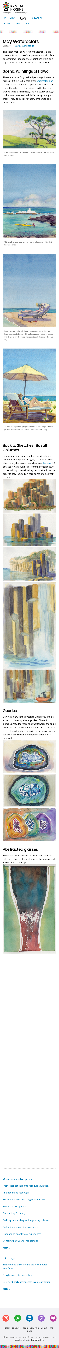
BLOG (23, 18)
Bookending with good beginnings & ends (24, 1199)
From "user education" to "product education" (26, 1185)
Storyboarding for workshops (18, 1275)
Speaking (34, 1328)
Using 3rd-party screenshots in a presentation (26, 1281)
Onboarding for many (14, 1213)
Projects (16, 1328)
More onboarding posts (17, 1179)
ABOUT (6, 23)
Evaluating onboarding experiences (21, 1227)
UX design (9, 1258)
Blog (25, 1328)
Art (51, 1328)
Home (7, 1328)
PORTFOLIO (9, 18)
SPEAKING (37, 18)
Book (29, 1331)
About (44, 1328)
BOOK (29, 23)
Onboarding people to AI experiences (22, 1233)
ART (18, 23)
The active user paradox (15, 1206)
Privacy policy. (37, 1340)
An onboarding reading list (16, 1192)
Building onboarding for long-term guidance (26, 1220)
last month (48, 463)
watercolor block (45, 80)
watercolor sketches (24, 46)
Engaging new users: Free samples (20, 1240)
